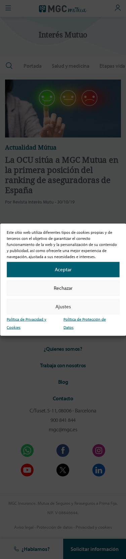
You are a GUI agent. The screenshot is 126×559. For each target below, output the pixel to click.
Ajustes (63, 306)
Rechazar (63, 288)
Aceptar (63, 269)
